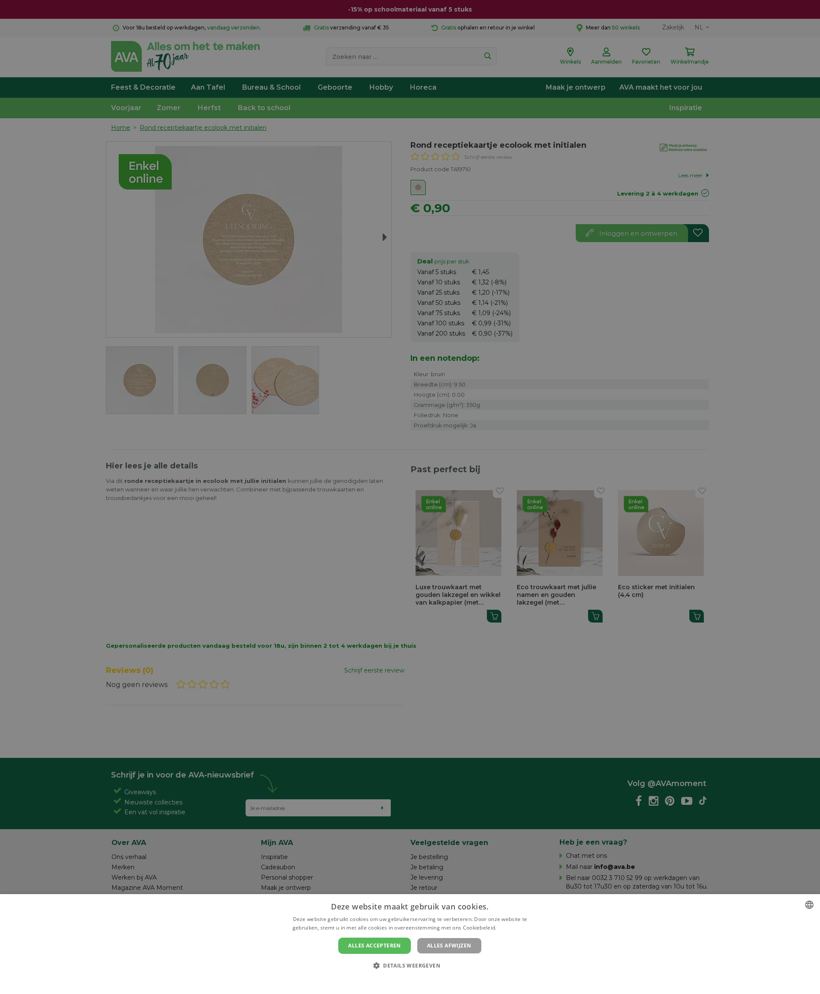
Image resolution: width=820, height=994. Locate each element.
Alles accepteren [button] (374, 945)
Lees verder (512, 927)
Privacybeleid (405, 980)
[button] (410, 965)
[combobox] (809, 904)
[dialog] (410, 944)
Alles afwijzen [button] (449, 945)
